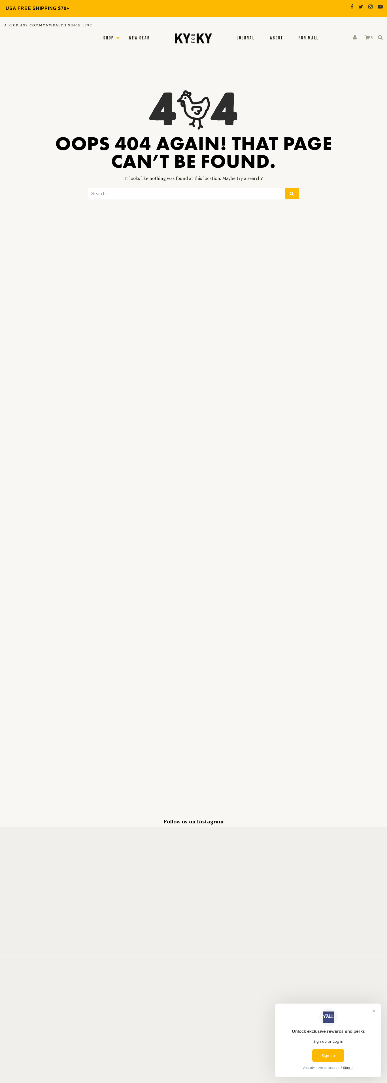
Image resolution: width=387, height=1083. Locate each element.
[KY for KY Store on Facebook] (351, 6)
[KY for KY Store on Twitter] (360, 6)
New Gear (139, 38)
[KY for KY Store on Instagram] (370, 6)
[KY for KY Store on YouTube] (380, 6)
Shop (108, 38)
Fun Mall (309, 38)
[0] (367, 37)
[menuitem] (246, 38)
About (276, 38)
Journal (246, 38)
